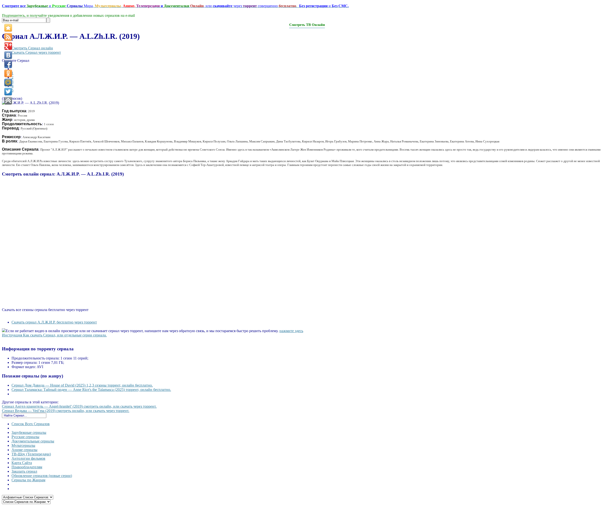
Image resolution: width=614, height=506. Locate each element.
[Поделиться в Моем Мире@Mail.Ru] (8, 82)
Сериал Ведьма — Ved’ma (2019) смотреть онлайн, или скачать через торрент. (65, 411)
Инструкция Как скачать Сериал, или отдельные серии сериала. (54, 335)
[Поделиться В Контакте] (8, 55)
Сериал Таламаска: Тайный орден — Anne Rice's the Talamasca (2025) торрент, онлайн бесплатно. (91, 390)
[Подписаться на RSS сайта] (8, 37)
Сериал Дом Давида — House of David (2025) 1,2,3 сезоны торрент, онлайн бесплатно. (82, 385)
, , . (175, 6)
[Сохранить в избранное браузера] (8, 28)
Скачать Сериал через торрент (36, 52)
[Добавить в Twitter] (8, 91)
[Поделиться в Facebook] (8, 64)
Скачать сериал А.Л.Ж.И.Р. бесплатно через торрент (54, 322)
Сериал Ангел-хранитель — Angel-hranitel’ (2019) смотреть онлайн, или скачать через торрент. (79, 406)
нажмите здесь (291, 331)
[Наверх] (8, 101)
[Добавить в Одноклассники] (8, 73)
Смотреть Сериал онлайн (32, 48)
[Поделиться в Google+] (8, 46)
